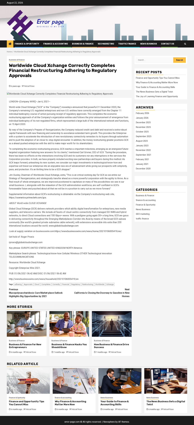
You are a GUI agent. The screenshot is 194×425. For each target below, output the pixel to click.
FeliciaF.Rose (29, 86)
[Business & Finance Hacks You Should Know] (69, 324)
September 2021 (143, 155)
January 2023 (142, 145)
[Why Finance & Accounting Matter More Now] (74, 381)
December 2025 (143, 122)
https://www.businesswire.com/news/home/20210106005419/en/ (88, 231)
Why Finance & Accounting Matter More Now (157, 82)
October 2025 (142, 132)
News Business (148, 44)
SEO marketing (106, 44)
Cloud (37, 284)
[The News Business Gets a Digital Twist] (165, 381)
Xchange (110, 284)
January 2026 (142, 118)
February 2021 (142, 159)
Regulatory (75, 284)
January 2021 (142, 164)
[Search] (185, 44)
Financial (65, 284)
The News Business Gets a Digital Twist (154, 92)
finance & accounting (55, 44)
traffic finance (127, 44)
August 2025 (142, 141)
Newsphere (109, 421)
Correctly (56, 284)
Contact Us (167, 44)
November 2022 (143, 150)
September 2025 (143, 136)
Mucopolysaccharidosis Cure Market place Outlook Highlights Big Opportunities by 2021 (35, 293)
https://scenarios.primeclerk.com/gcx (27, 197)
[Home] (10, 44)
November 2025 (143, 127)
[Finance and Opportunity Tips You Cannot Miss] (28, 381)
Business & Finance (83, 44)
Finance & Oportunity (27, 44)
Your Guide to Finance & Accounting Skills (155, 87)
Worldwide (99, 284)
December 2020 (143, 168)
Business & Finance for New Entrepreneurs (25, 346)
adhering (18, 284)
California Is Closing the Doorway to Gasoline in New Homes (102, 293)
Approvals (28, 284)
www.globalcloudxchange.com (64, 225)
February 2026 (142, 113)
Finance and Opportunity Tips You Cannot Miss (158, 78)
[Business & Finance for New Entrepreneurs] (27, 324)
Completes (45, 284)
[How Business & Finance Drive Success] (112, 324)
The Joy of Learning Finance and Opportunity (157, 96)
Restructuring (87, 284)
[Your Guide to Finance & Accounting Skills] (119, 381)
